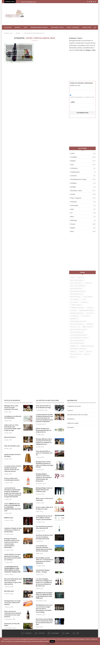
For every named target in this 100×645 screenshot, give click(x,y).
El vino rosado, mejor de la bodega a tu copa (44, 508)
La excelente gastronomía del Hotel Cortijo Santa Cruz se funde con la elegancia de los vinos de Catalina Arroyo (19, 53)
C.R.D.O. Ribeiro (74, 299)
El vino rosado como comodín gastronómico (11, 479)
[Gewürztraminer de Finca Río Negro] (28, 455)
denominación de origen (77, 313)
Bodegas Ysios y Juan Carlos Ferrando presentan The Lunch (11, 407)
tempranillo (74, 346)
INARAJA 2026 (8, 517)
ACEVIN (72, 277)
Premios (83, 224)
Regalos (83, 228)
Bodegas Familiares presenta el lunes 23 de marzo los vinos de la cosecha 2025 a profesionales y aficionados (11, 543)
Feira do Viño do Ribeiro (77, 324)
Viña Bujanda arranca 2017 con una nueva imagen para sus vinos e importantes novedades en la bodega (44, 608)
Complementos (83, 172)
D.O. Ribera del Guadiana (77, 307)
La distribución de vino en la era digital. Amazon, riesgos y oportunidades (44, 517)
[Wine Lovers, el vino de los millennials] (59, 499)
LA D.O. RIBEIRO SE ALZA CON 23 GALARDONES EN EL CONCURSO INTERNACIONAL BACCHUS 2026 (12, 507)
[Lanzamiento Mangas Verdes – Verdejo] (59, 570)
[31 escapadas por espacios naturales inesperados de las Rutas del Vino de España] (59, 546)
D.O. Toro (73, 310)
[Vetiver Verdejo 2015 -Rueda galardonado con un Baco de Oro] (59, 429)
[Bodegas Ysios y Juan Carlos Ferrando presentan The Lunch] (28, 406)
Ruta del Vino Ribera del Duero (78, 335)
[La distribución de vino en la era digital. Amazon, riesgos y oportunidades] (59, 516)
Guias (83, 209)
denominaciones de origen (86, 310)
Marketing (83, 220)
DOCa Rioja (89, 313)
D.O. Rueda (89, 307)
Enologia (83, 187)
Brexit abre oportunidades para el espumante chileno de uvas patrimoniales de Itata (44, 621)
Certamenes (83, 168)
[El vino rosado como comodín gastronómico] (28, 479)
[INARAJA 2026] (28, 518)
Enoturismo (74, 318)
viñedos (73, 356)
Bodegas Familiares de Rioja (77, 291)
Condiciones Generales (74, 406)
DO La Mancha (74, 315)
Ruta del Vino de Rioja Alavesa (78, 329)
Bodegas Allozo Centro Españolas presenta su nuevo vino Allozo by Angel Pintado (44, 464)
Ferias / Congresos (73, 27)
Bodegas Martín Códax (76, 294)
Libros (83, 216)
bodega (81, 277)
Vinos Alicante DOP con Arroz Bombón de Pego (43, 406)
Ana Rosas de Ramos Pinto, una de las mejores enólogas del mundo (44, 536)
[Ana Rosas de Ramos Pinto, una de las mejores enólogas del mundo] (59, 535)
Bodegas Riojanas (75, 296)
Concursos (83, 175)
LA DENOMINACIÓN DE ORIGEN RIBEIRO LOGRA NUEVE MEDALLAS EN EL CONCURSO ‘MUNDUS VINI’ (12, 569)
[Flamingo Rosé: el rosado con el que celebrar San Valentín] (28, 601)
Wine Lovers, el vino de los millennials (44, 499)
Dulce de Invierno (10, 437)
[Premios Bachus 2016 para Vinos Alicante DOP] (59, 527)
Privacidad (70, 427)
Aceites (83, 153)
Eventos (83, 194)
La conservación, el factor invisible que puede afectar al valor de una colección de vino (12, 468)
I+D (83, 213)
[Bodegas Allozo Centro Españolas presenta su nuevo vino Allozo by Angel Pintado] (59, 462)
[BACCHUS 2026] (28, 591)
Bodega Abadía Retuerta (77, 280)
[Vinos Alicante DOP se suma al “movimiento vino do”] (59, 451)
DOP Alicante (85, 315)
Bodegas (17, 27)
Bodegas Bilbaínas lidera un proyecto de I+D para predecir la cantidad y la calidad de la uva (44, 441)
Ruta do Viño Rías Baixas (77, 340)
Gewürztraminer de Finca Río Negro (12, 455)
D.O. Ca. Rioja (74, 302)
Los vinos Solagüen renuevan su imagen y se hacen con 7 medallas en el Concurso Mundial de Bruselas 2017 (44, 582)
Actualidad (7, 27)
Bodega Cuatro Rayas (76, 283)
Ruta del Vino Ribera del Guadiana (79, 337)
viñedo (86, 354)
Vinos (25, 27)
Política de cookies (72, 423)
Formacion (83, 202)
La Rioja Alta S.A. (75, 326)
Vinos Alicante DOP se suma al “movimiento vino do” (44, 453)
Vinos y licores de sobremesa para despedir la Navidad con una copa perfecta (12, 614)
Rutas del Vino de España (77, 343)
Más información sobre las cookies (77, 414)
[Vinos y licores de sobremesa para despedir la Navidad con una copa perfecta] (28, 612)
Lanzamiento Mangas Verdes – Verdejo (43, 571)
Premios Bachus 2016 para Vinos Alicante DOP (44, 527)
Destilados (83, 183)
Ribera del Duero (87, 326)
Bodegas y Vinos (8, 33)
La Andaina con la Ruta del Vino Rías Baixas (12, 417)
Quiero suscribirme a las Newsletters (82, 97)
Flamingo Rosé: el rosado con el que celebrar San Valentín (12, 602)
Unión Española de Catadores (78, 348)
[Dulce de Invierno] (28, 437)
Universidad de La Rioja (87, 346)
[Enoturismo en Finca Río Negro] (28, 624)
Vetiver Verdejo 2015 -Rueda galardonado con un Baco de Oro (43, 430)
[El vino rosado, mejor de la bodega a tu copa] (59, 507)
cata (84, 299)
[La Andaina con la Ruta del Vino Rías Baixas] (28, 417)
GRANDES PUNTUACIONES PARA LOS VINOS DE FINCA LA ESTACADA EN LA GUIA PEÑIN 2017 (44, 595)
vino (81, 351)
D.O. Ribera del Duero (76, 304)
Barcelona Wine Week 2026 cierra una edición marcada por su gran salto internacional (13, 581)
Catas (83, 164)
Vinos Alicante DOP (75, 354)
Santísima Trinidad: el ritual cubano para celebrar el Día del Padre (13, 530)
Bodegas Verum (87, 296)
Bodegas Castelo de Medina (77, 285)
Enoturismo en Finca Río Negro (12, 624)
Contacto (70, 410)
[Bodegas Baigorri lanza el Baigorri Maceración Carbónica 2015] (59, 488)
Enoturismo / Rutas (57, 27)
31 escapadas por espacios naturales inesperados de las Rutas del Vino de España (44, 548)
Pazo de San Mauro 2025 (28, 1)
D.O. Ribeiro (84, 302)
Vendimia (73, 351)
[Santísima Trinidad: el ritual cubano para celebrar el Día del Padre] (28, 528)
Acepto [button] (52, 641)
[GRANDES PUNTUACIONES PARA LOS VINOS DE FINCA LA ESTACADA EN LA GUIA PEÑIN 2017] (59, 593)
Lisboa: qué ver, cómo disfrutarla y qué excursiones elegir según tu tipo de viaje (12, 427)
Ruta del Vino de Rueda (76, 332)
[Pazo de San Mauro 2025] (28, 446)
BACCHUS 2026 (9, 591)
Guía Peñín (89, 324)
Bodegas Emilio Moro (76, 288)
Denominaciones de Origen (39, 27)
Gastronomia (16, 47)
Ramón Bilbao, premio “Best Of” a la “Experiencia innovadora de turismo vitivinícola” (44, 560)
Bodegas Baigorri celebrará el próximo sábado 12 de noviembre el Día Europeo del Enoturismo (44, 477)
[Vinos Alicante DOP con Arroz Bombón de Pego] (59, 406)
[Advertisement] (66, 14)
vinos (88, 351)
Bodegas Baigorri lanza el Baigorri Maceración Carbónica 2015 (44, 489)
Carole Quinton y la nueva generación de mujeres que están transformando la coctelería (12, 557)
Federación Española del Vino (78, 321)
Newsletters (86, 27)
